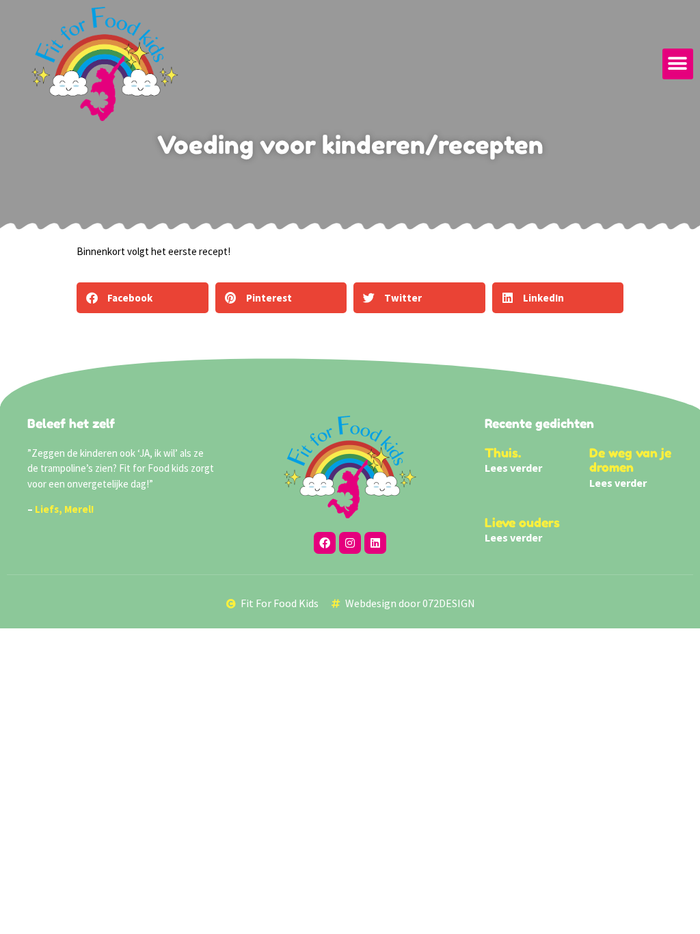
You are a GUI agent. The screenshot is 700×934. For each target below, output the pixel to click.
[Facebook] (325, 543)
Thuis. (503, 452)
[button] (677, 64)
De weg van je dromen (630, 460)
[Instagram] (350, 543)
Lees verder (513, 468)
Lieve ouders (522, 522)
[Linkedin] (375, 543)
